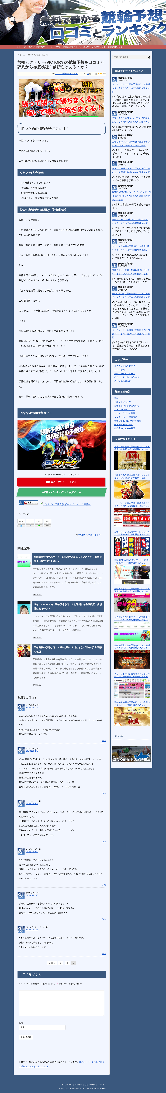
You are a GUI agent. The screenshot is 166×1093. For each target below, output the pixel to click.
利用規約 (78, 1085)
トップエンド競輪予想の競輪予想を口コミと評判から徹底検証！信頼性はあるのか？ (132, 505)
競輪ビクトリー (95, 535)
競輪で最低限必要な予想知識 (127, 421)
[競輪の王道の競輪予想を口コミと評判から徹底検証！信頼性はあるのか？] (132, 659)
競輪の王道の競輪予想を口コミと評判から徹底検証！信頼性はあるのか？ (132, 646)
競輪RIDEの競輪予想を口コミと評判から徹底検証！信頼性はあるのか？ (132, 561)
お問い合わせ (89, 1085)
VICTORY (82, 535)
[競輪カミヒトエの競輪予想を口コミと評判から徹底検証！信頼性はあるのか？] (132, 603)
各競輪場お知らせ (115, 47)
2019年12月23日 (32, 852)
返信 (104, 741)
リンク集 (101, 1085)
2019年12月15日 (32, 895)
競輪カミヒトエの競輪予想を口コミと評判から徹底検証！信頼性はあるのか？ (132, 590)
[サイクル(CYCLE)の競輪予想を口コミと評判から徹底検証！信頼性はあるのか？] (24, 607)
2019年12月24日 (32, 804)
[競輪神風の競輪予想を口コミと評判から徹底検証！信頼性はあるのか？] (132, 716)
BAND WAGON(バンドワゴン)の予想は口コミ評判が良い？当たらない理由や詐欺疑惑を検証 (131, 196)
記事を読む (37, 595)
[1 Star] (98, 73)
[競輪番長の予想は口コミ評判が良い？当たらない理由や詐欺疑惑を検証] (24, 650)
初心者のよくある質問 (124, 428)
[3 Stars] (102, 73)
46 (88, 73)
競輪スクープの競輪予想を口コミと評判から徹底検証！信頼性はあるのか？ (132, 533)
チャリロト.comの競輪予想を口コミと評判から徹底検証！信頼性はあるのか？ (132, 675)
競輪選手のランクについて (126, 406)
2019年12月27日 (32, 707)
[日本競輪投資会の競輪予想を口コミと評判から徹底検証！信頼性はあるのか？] (132, 460)
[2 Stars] (100, 73)
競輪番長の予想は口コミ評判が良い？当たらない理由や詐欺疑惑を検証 (132, 476)
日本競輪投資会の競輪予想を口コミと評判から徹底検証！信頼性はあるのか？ (132, 448)
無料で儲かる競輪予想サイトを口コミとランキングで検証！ (83, 1088)
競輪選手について (122, 402)
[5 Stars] (105, 73)
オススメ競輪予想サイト (38, 47)
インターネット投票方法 (125, 417)
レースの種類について (124, 409)
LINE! (38, 521)
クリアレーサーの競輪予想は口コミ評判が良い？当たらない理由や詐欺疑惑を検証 (131, 88)
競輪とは (118, 398)
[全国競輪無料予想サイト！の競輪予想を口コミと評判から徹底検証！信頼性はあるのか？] (24, 560)
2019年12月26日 (32, 751)
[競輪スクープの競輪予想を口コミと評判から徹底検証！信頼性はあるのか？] (132, 546)
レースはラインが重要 (124, 413)
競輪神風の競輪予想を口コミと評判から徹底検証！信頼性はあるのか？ (132, 703)
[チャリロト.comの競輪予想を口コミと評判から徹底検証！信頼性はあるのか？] (132, 688)
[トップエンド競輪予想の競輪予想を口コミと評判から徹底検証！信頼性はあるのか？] (132, 517)
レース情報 (55, 47)
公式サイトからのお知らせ (94, 47)
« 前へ (52, 963)
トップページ (20, 47)
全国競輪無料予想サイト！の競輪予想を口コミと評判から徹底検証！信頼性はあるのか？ (132, 618)
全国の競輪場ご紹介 (123, 425)
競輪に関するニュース (72, 47)
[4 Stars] (103, 73)
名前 (21, 1023)
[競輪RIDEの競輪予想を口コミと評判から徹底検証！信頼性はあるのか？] (132, 574)
